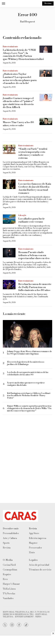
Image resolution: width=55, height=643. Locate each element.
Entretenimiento (10, 46)
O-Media (8, 560)
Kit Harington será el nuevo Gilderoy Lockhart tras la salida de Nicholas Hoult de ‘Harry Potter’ (28, 395)
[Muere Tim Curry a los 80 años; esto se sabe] (45, 121)
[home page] (27, 516)
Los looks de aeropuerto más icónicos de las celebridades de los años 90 (27, 373)
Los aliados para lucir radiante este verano (31, 220)
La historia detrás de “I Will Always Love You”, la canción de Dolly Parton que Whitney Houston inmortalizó (23, 54)
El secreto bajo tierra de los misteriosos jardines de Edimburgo (25, 363)
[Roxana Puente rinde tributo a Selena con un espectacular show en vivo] (9, 253)
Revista (47, 3)
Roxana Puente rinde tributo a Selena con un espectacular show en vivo (34, 255)
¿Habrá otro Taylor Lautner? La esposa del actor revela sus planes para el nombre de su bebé (20, 78)
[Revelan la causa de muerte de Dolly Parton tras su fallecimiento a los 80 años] (9, 284)
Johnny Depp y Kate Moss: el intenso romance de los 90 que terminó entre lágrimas (29, 352)
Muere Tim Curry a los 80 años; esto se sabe (18, 124)
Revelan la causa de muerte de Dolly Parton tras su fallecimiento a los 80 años (34, 287)
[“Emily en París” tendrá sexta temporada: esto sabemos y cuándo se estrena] (9, 149)
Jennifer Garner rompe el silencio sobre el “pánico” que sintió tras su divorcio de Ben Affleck (18, 103)
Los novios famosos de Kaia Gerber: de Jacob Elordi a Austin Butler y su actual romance (34, 188)
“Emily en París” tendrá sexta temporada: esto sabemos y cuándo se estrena (32, 153)
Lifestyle (22, 215)
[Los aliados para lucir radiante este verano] (9, 219)
